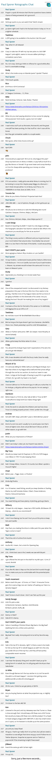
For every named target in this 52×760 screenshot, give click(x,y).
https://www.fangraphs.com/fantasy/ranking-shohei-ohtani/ (27, 447)
